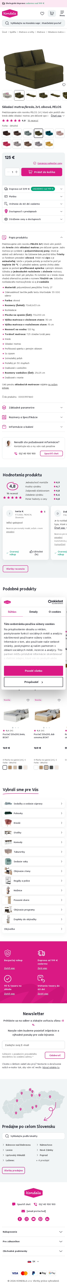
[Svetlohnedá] (27, 143)
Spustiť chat (51, 453)
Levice (9, 1150)
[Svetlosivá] (38, 143)
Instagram (27, 1219)
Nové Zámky (46, 1150)
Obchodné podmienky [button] (15, 1251)
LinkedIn (47, 1219)
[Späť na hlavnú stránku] (10, 13)
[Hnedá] (6, 133)
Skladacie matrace (57, 32)
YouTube (33, 1219)
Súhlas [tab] (12, 611)
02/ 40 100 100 (27, 453)
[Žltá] (49, 143)
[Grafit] (20, 767)
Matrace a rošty (26, 32)
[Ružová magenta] (6, 143)
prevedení (10, 531)
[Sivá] (17, 143)
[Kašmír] (25, 767)
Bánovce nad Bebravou (18, 1145)
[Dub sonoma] (15, 767)
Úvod (4, 32)
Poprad (44, 1155)
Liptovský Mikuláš (15, 1155)
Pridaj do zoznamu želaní (64, 84)
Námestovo (46, 1145)
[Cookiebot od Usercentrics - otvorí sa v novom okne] (48, 602)
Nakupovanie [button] (10, 1231)
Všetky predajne (13, 1170)
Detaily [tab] (33, 611)
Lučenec (10, 1160)
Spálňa (13, 32)
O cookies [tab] (55, 611)
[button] (33, 189)
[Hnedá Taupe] (17, 133)
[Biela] (5, 767)
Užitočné (38, 553)
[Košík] (52, 13)
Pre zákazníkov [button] (11, 1241)
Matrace (41, 32)
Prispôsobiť (31, 682)
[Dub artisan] (10, 767)
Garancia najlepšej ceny (49, 163)
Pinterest (40, 1219)
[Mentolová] (27, 133)
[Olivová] (38, 133)
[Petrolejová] (49, 133)
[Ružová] (59, 133)
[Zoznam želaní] (42, 13)
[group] (33, 69)
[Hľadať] (6, 23)
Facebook (20, 1219)
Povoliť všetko (33, 670)
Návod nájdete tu (50, 1067)
